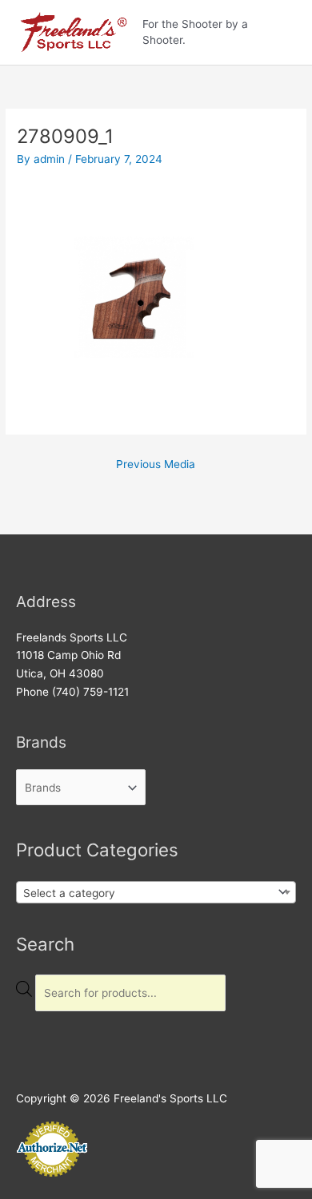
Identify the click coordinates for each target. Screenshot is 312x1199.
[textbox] (145, 893)
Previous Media (155, 464)
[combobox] (156, 892)
